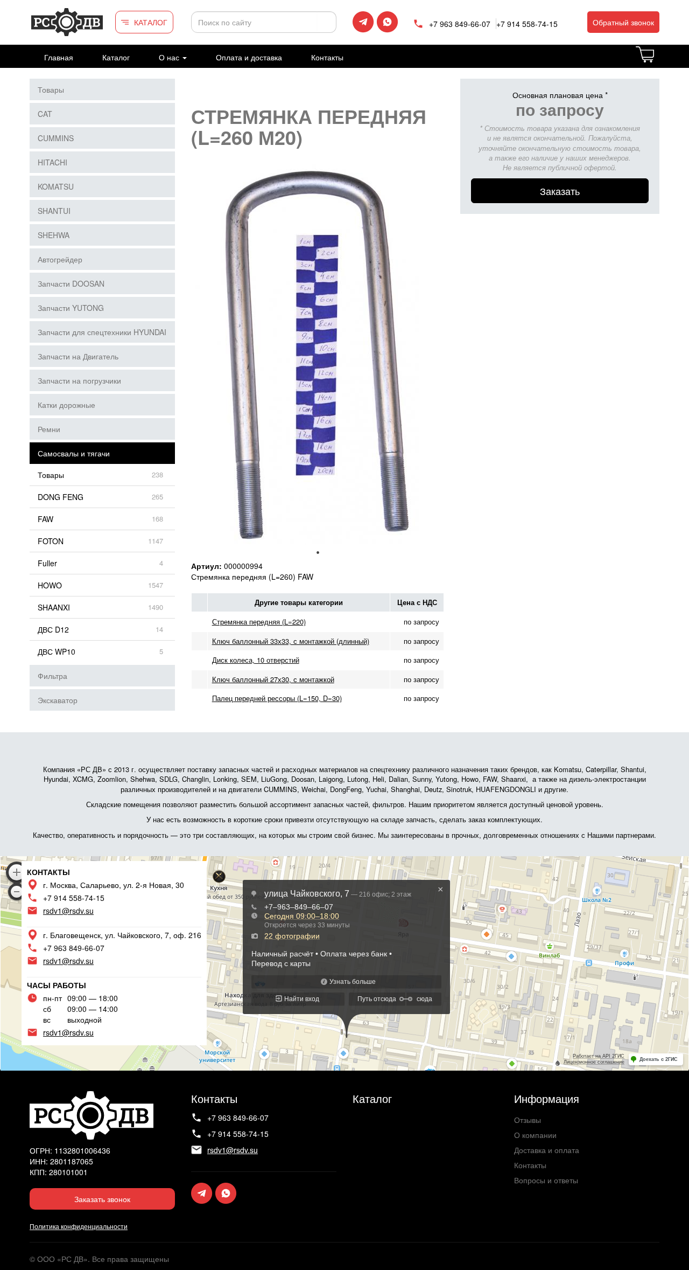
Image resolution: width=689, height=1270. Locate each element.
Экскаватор (58, 700)
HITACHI (52, 162)
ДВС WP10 (56, 651)
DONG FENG (60, 496)
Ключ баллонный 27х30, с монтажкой (273, 679)
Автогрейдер (60, 259)
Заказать (560, 191)
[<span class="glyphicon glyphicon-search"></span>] (326, 22)
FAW (45, 518)
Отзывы (527, 1119)
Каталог (116, 57)
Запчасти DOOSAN (71, 283)
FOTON (51, 541)
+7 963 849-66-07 (459, 23)
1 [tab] (317, 552)
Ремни (49, 429)
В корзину (658, 61)
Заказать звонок (102, 1198)
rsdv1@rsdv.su (68, 910)
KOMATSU (56, 186)
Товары (51, 89)
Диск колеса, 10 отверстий (255, 660)
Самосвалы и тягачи (74, 453)
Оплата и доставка (249, 57)
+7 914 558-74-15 (527, 23)
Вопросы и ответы (546, 1180)
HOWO (50, 585)
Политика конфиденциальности (79, 1226)
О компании (535, 1134)
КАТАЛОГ (150, 22)
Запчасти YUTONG (71, 307)
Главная (58, 57)
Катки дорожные (66, 404)
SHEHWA (53, 235)
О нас (170, 57)
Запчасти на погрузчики (79, 380)
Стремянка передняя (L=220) (259, 621)
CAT (45, 113)
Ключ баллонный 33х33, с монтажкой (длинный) (290, 641)
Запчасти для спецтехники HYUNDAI (102, 332)
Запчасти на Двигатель (78, 356)
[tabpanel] (317, 354)
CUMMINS (56, 138)
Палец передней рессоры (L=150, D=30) (277, 698)
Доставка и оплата (546, 1149)
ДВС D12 (53, 629)
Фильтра (52, 675)
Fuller (47, 563)
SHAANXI (54, 607)
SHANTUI (54, 210)
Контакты (327, 57)
